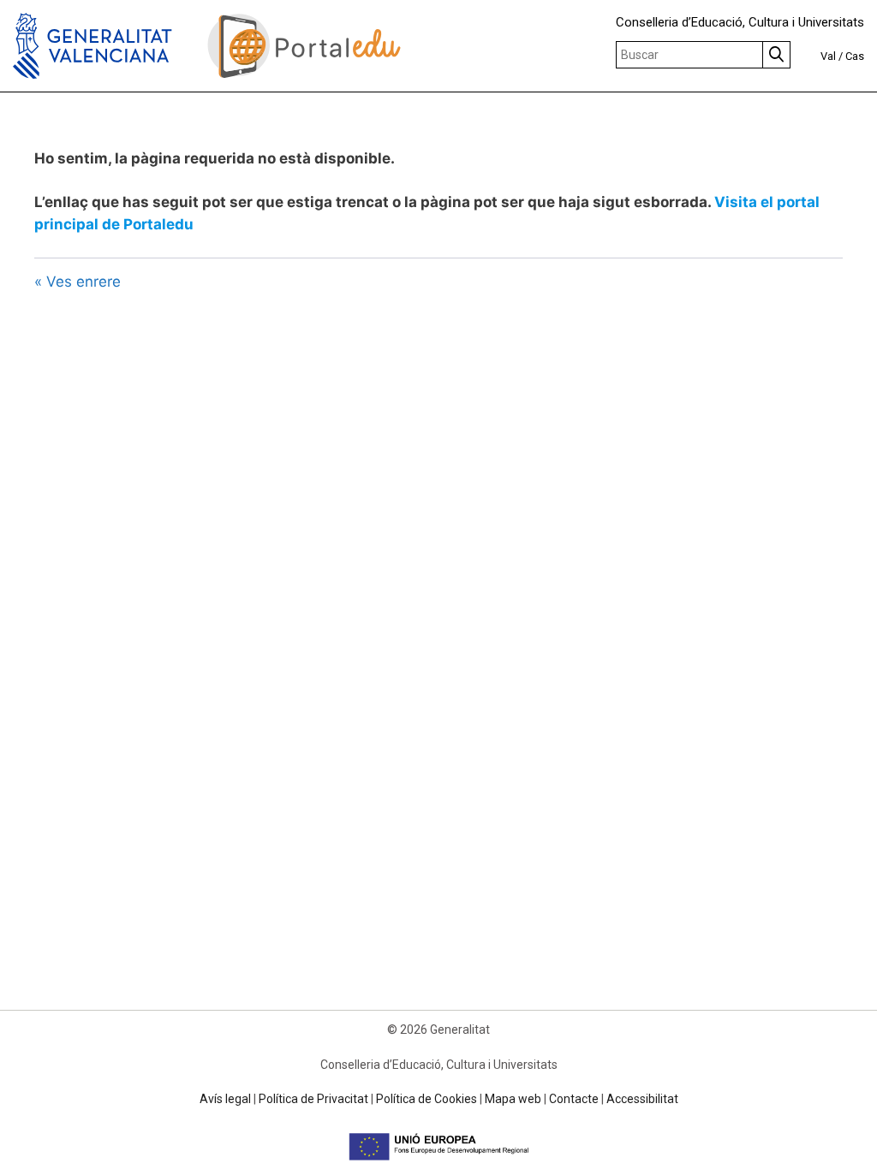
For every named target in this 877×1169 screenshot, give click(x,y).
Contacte (574, 1099)
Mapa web (513, 1099)
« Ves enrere (77, 281)
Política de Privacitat (313, 1099)
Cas (854, 56)
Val (828, 56)
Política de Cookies (426, 1099)
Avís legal (225, 1099)
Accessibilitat (642, 1099)
